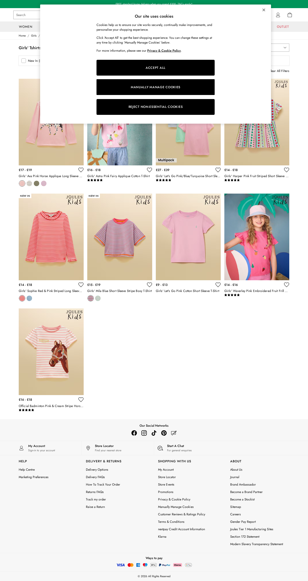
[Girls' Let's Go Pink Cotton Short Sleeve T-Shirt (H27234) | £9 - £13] (188, 237)
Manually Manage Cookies (176, 507)
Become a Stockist (242, 499)
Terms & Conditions (171, 521)
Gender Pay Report (243, 521)
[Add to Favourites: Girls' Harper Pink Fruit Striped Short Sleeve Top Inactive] (286, 170)
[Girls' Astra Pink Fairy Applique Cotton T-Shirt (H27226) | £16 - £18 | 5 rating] (119, 180)
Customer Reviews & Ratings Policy (181, 514)
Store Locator (167, 477)
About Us (236, 469)
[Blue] (91, 298)
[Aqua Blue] (98, 298)
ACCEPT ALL (155, 67)
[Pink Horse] (22, 183)
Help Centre (27, 469)
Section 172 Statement (244, 536)
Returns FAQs (95, 492)
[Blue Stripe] (29, 183)
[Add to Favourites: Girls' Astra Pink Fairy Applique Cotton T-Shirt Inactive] (149, 170)
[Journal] (174, 433)
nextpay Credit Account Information (181, 529)
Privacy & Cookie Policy (174, 499)
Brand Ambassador (243, 484)
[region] (155, 64)
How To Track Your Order (103, 484)
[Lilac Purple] (43, 183)
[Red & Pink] (22, 298)
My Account (166, 469)
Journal (234, 477)
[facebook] (134, 433)
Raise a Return (95, 507)
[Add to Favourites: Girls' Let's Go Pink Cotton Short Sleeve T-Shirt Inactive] (218, 284)
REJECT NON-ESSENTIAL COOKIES (156, 106)
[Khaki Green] (36, 183)
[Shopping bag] (290, 15)
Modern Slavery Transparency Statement (256, 544)
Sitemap (235, 507)
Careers (235, 514)
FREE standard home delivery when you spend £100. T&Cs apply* (154, 3)
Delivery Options (97, 469)
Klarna (162, 536)
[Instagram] (144, 433)
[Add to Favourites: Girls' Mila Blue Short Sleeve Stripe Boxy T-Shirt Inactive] (149, 284)
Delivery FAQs (95, 477)
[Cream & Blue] (29, 298)
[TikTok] (154, 433)
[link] (278, 15)
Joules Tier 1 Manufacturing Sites (251, 529)
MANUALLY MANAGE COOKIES (155, 87)
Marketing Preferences (33, 477)
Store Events (166, 484)
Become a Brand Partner (246, 492)
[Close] (264, 10)
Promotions (165, 492)
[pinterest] (164, 433)
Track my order (96, 499)
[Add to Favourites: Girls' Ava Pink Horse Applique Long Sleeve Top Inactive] (81, 170)
